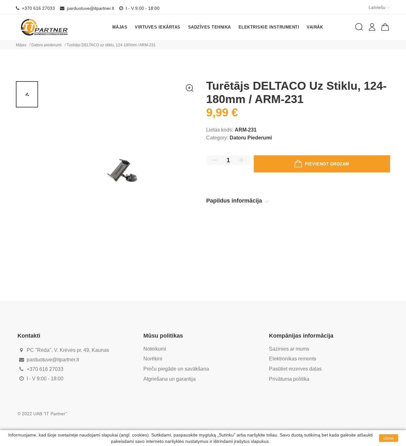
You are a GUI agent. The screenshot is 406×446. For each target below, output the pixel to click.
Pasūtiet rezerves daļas (295, 369)
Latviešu (378, 7)
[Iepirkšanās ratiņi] (385, 27)
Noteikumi (154, 349)
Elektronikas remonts (292, 358)
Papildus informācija (235, 200)
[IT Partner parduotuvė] (44, 27)
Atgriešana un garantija (169, 379)
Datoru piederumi (251, 137)
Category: (217, 137)
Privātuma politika (289, 379)
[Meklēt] (359, 27)
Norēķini (152, 358)
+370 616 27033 (38, 8)
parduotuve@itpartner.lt (90, 8)
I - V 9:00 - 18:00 (142, 8)
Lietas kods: (219, 130)
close (388, 438)
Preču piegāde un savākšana (176, 369)
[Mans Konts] (372, 27)
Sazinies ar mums (289, 349)
